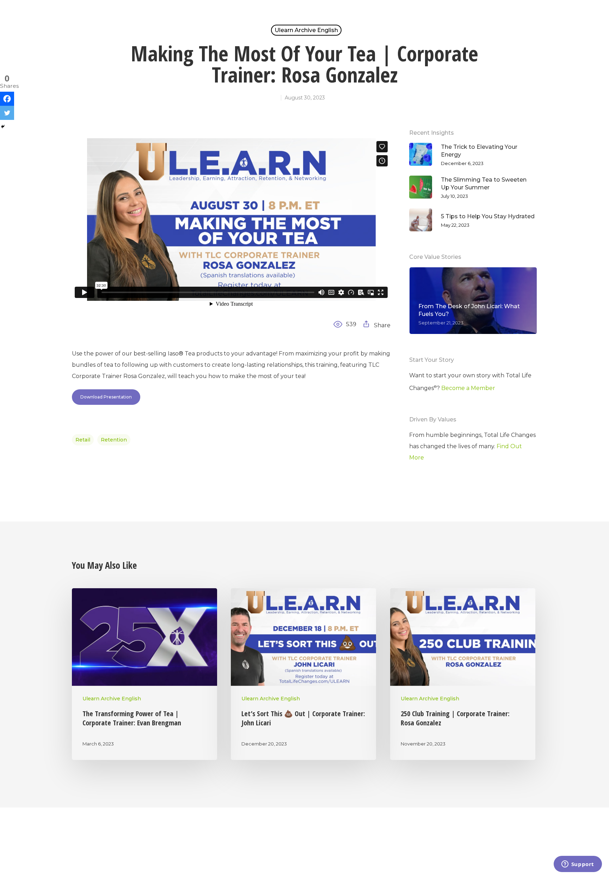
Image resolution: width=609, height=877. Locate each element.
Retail (82, 440)
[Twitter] (7, 113)
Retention (114, 440)
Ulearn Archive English (306, 30)
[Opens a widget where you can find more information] (577, 864)
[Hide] (3, 126)
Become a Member (468, 388)
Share (381, 325)
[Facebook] (7, 99)
